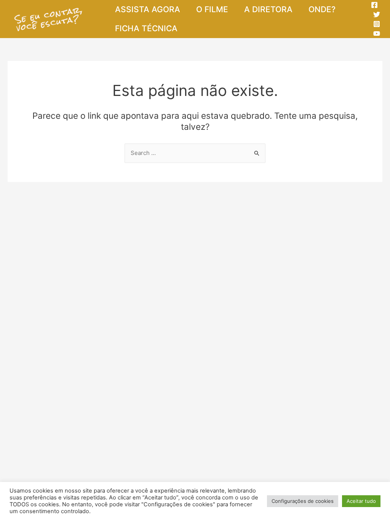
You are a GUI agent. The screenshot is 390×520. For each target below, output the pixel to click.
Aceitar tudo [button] (361, 501)
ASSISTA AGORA (147, 9)
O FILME (212, 9)
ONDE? (322, 9)
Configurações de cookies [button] (303, 501)
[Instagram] (376, 24)
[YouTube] (376, 33)
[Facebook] (374, 5)
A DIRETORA (268, 9)
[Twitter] (376, 14)
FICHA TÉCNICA (146, 28)
